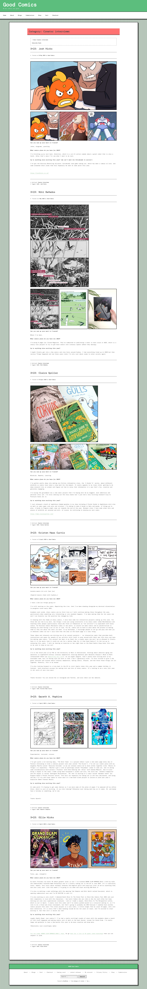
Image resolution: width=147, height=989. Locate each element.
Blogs (20, 15)
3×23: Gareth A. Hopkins (46, 696)
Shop (39, 15)
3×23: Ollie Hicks (42, 817)
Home (4, 15)
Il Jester (81, 981)
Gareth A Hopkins (45, 809)
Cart (46, 15)
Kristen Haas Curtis (46, 688)
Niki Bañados (44, 365)
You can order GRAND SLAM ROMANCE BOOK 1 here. (47, 933)
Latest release (75, 972)
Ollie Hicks (43, 946)
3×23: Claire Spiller (44, 373)
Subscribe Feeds (36, 43)
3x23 (38, 184)
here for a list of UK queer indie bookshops (86, 933)
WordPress (65, 981)
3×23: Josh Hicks (41, 48)
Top (88, 981)
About (12, 15)
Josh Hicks (43, 184)
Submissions (30, 15)
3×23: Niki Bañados (42, 192)
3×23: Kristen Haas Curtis (47, 532)
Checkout (55, 15)
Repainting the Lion (55, 656)
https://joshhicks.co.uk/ (39, 173)
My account (89, 972)
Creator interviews (43, 182)
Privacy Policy (102, 972)
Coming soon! (61, 972)
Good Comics (20, 4)
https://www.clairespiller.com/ (41, 514)
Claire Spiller (44, 525)
